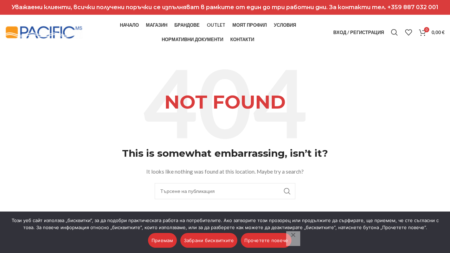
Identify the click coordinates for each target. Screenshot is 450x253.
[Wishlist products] (408, 32)
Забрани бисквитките (209, 240)
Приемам (162, 240)
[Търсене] (394, 32)
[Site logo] (44, 32)
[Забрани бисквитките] (293, 238)
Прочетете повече (266, 240)
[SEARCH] (287, 191)
